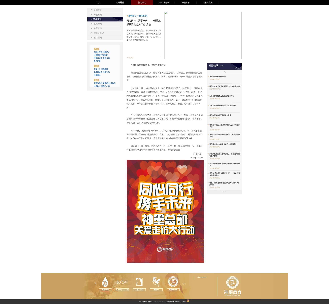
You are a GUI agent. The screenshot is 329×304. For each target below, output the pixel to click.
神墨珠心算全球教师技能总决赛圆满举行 (223, 144)
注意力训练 (139, 290)
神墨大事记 (99, 33)
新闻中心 (142, 2)
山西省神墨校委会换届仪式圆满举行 (221, 96)
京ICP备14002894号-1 (158, 301)
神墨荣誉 (97, 55)
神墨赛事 (186, 2)
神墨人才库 (105, 86)
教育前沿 (106, 83)
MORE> (237, 68)
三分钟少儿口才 (122, 290)
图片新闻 (98, 38)
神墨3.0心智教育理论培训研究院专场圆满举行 (225, 86)
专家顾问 (104, 55)
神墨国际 (97, 75)
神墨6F (156, 290)
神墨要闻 (98, 15)
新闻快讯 (97, 19)
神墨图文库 (207, 2)
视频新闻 (98, 24)
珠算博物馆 (164, 2)
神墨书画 (105, 290)
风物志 (113, 83)
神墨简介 (106, 52)
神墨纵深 (98, 28)
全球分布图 (98, 52)
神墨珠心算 (173, 290)
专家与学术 (98, 83)
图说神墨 (97, 61)
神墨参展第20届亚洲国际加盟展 (220, 115)
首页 (98, 2)
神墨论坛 (97, 86)
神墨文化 (106, 72)
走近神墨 (120, 2)
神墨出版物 (98, 58)
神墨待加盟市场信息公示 (217, 77)
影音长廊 (106, 58)
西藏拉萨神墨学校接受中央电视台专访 (222, 105)
